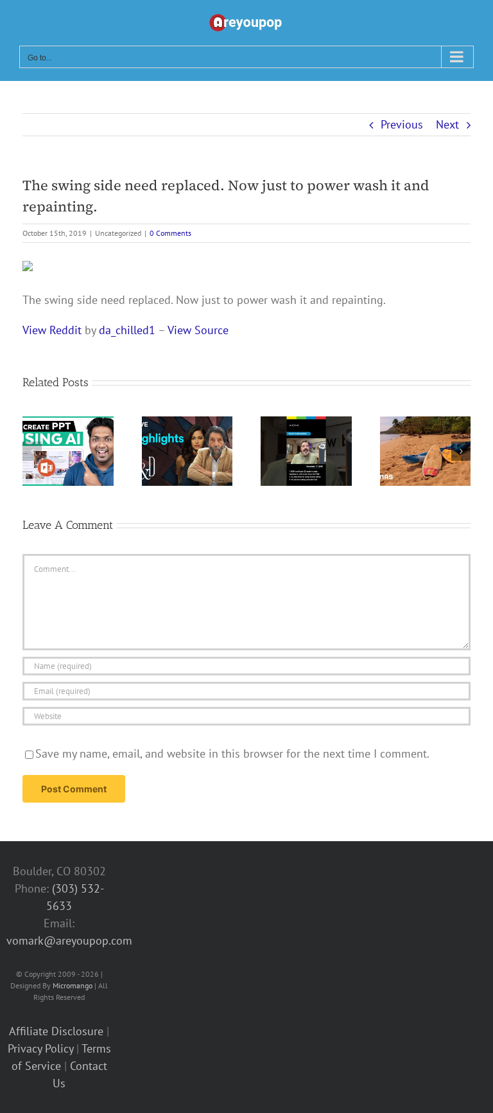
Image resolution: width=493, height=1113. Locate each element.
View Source (198, 330)
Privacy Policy (40, 1048)
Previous (402, 124)
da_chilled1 (127, 330)
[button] (32, 451)
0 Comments (170, 233)
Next (447, 124)
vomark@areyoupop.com (69, 940)
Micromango (72, 985)
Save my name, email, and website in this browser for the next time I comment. (232, 753)
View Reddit (52, 330)
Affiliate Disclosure (56, 1031)
